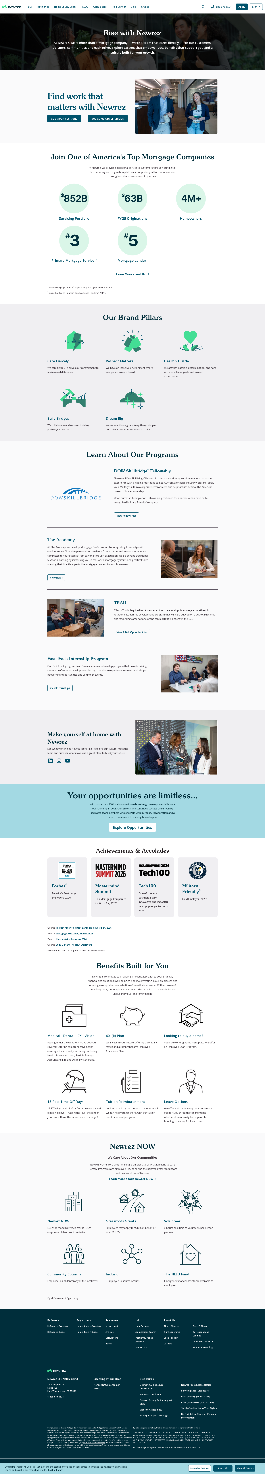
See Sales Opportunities (108, 118)
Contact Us (141, 1347)
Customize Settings (199, 1468)
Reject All (223, 1468)
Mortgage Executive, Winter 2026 (74, 933)
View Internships (60, 688)
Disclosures (147, 1379)
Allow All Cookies (245, 1468)
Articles (109, 1331)
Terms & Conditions (150, 1394)
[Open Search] (203, 6)
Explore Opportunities (132, 827)
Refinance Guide (56, 1331)
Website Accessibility (151, 1409)
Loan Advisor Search (145, 1331)
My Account (112, 1326)
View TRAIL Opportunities (132, 632)
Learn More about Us (130, 274)
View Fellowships (126, 515)
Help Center (118, 6)
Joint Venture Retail (203, 1341)
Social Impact (171, 1337)
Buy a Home (84, 1320)
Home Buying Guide (87, 1331)
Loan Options (142, 1326)
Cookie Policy (55, 1469)
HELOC (84, 6)
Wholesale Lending (203, 1347)
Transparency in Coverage (154, 1415)
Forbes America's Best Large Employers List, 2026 (83, 927)
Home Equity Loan (65, 6)
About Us (169, 1320)
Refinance (43, 6)
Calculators (100, 6)
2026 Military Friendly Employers (74, 944)
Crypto (145, 6)
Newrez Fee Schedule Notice (196, 1384)
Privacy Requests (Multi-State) (197, 1402)
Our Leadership (172, 1331)
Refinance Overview (57, 1326)
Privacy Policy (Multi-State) (195, 1396)
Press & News (200, 1326)
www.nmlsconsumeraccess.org (94, 1442)
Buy (30, 6)
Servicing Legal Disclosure (195, 1390)
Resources (112, 1320)
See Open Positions (64, 118)
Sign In (256, 6)
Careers (168, 1343)
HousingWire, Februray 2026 (71, 939)
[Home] (11, 7)
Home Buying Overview (89, 1326)
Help (137, 1320)
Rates (109, 1343)
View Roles (56, 577)
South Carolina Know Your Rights (199, 1408)
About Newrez (171, 1326)
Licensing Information (107, 1379)
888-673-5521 (224, 6)
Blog (133, 6)
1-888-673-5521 (55, 1396)
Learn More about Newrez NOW (131, 1179)
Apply (241, 6)
